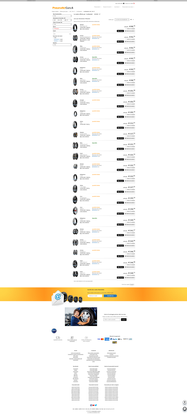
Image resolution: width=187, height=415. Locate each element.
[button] (185, 402)
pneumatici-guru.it (96, 411)
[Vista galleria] (133, 19)
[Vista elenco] (131, 19)
